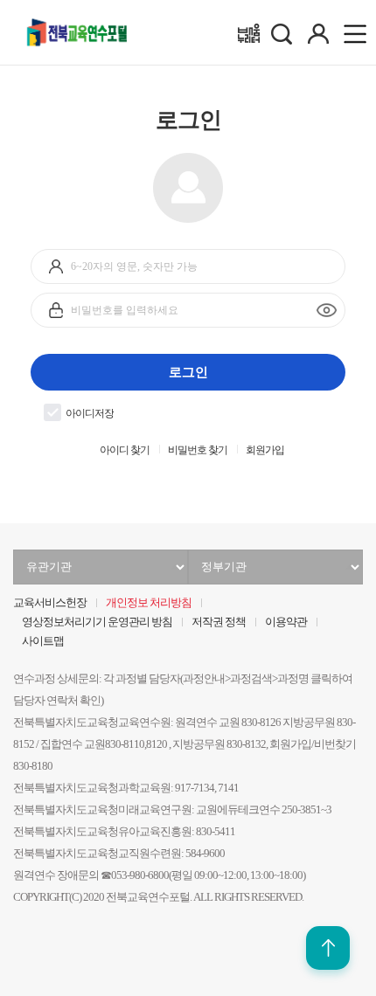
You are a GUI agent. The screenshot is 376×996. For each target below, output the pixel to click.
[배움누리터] (249, 33)
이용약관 (286, 622)
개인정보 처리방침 (148, 603)
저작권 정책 (218, 622)
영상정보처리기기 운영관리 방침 (97, 622)
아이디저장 (90, 413)
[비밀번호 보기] (327, 310)
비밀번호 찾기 (197, 450)
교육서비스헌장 (50, 603)
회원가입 (265, 450)
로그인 (188, 371)
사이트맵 (43, 641)
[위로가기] (328, 948)
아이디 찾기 (125, 450)
